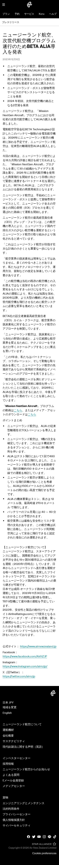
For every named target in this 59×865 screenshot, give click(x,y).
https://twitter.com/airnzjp (19, 676)
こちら (18, 410)
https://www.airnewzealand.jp (38, 646)
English (7, 712)
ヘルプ (53, 13)
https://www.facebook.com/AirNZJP (25, 656)
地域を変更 (10, 707)
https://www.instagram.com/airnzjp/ (25, 666)
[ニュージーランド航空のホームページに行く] (29, 4)
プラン (6, 13)
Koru (41, 13)
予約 (17, 13)
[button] (3, 4)
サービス (29, 13)
